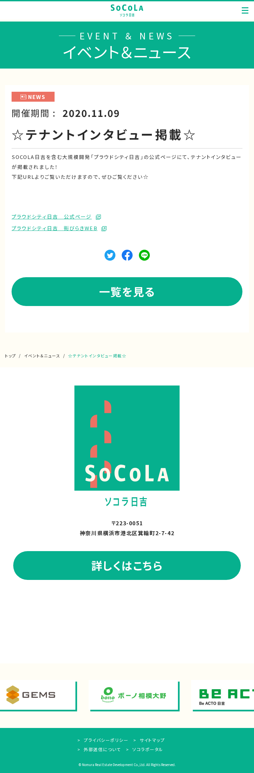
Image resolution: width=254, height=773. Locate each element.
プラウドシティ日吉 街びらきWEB (55, 228)
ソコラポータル (147, 749)
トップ (10, 355)
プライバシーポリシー (105, 740)
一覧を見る (127, 291)
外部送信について (101, 749)
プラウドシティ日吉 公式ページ (52, 216)
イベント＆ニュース (42, 355)
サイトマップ (151, 740)
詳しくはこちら (127, 565)
